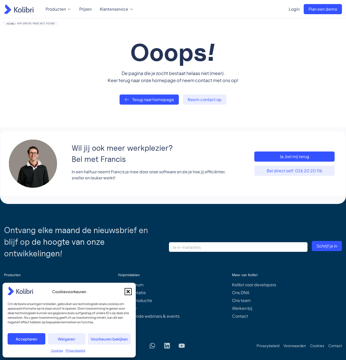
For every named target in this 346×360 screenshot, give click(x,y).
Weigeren (66, 338)
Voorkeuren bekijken (109, 338)
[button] (128, 291)
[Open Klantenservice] (131, 9)
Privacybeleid (75, 350)
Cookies (57, 350)
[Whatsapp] (152, 345)
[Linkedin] (167, 345)
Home (10, 23)
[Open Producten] (69, 9)
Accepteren (26, 338)
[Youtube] (182, 345)
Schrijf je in (327, 246)
